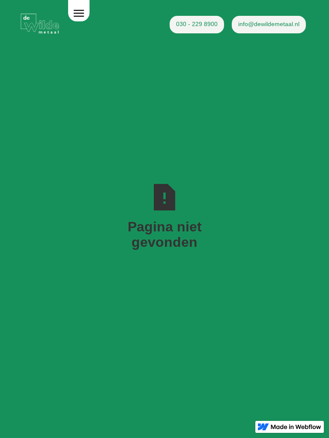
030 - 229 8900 (197, 24)
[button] (79, 10)
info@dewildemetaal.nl (268, 24)
